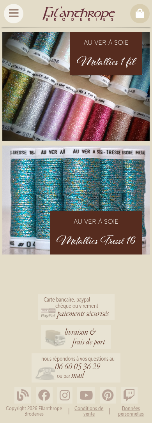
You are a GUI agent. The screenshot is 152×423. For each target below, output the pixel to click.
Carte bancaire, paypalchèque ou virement (76, 307)
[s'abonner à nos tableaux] (108, 395)
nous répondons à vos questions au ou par (78, 368)
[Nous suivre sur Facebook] (44, 395)
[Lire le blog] (22, 395)
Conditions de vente (88, 411)
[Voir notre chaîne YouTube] (86, 395)
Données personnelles (131, 411)
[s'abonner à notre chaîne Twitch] (129, 395)
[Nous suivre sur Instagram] (64, 395)
